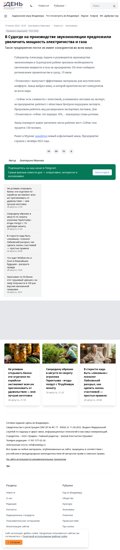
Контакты (11, 509)
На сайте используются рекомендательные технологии (36, 459)
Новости (43, 5)
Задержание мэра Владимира (28, 15)
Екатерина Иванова (39, 25)
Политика (67, 515)
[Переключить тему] (31, 5)
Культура (67, 503)
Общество (67, 498)
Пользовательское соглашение (23, 520)
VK (49, 151)
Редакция (11, 503)
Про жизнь (68, 526)
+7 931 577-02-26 (36, 440)
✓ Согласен (14, 542)
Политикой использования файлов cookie (44, 536)
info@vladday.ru (37, 444)
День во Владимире (13, 6)
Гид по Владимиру (72, 492)
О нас (9, 498)
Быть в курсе (102, 172)
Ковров (94, 15)
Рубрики (59, 5)
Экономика (71, 25)
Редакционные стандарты (20, 515)
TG (63, 151)
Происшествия (70, 520)
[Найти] (114, 5)
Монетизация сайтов (17, 526)
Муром (84, 15)
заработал (41, 136)
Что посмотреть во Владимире (62, 15)
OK (56, 151)
